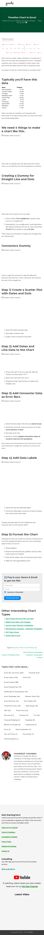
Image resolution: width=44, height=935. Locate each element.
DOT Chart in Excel (12, 632)
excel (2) (7, 729)
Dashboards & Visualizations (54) (16, 692)
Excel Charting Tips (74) (12, 687)
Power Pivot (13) (22, 710)
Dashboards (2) (31, 725)
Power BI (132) (34, 673)
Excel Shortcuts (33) (11, 701)
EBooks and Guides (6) (12, 725)
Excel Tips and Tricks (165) (14, 673)
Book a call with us (8, 869)
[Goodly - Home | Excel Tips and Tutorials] (10, 3)
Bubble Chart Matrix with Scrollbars (18, 622)
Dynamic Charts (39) (32, 696)
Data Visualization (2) (23, 729)
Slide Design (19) (32, 706)
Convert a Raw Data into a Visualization (19, 625)
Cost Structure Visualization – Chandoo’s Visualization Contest (32, 655)
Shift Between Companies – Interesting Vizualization (24, 629)
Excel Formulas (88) (11, 682)
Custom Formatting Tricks (11, 655)
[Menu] (37, 3)
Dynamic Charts (19, 648)
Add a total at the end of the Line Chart (19, 619)
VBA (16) (7, 710)
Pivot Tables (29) (30, 701)
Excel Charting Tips (30, 648)
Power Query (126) (11, 677)
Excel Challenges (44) (12, 696)
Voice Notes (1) (28, 734)
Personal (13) (9, 715)
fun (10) (37, 715)
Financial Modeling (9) (12, 720)
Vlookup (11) (24, 715)
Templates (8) (30, 720)
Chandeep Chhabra (28, 21)
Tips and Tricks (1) (10, 734)
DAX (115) (27, 677)
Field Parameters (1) (11, 739)
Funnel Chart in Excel (13, 636)
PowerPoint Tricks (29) (12, 706)
